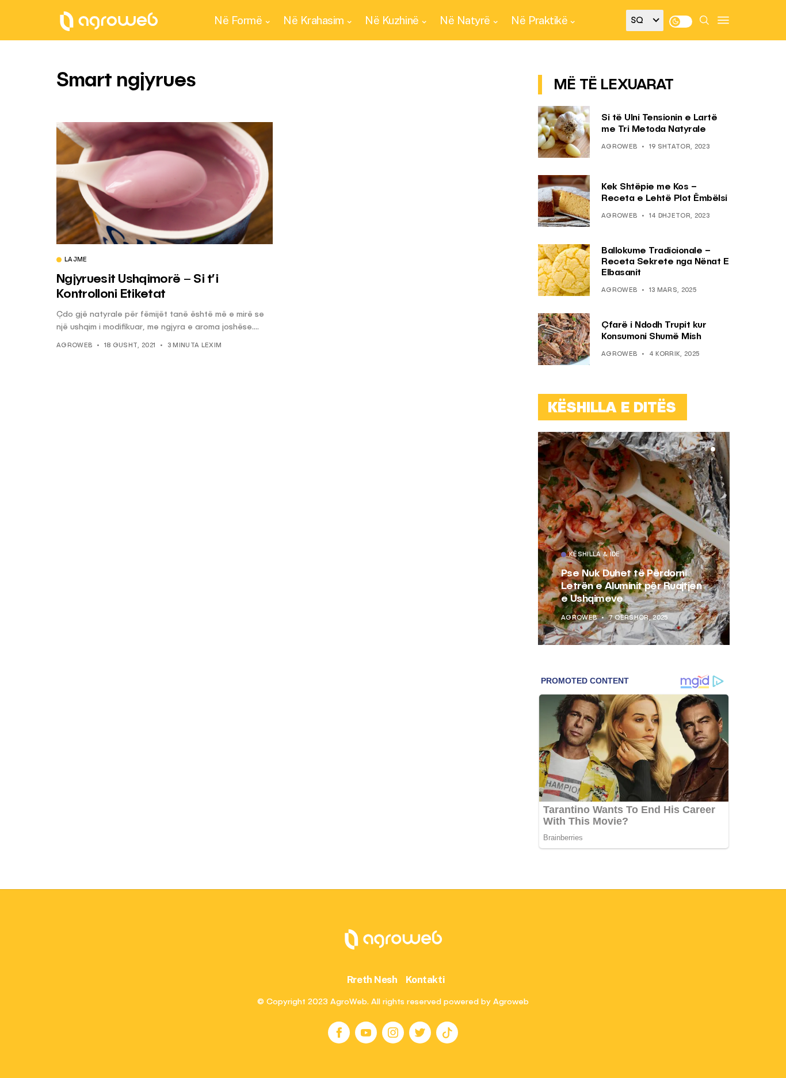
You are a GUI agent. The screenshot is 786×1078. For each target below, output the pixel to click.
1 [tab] (699, 449)
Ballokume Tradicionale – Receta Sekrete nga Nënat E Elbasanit (664, 262)
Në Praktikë (539, 20)
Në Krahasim (313, 20)
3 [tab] (713, 449)
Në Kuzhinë (391, 20)
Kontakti (425, 979)
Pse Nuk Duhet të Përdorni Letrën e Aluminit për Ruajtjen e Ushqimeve (631, 585)
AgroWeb (74, 346)
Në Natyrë (465, 20)
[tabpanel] (634, 538)
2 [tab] (706, 449)
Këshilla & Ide (594, 555)
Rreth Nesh (372, 979)
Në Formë (238, 20)
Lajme (75, 260)
